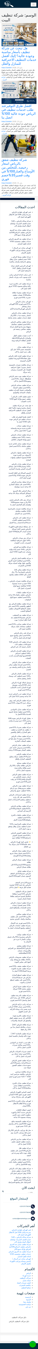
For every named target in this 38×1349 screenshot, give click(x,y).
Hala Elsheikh (7, 68)
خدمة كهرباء (26, 1276)
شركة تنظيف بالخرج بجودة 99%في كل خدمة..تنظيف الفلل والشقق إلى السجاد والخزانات (20, 1018)
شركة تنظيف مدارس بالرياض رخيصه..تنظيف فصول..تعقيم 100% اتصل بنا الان (21, 1141)
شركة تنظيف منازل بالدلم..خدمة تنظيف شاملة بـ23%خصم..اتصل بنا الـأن (20, 446)
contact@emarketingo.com (21, 1218)
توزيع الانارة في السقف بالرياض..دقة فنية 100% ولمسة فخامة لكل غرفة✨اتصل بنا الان (20, 884)
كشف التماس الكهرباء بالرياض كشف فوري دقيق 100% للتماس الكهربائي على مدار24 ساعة (20, 1094)
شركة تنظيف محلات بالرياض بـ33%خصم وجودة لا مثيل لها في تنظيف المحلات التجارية (19, 738)
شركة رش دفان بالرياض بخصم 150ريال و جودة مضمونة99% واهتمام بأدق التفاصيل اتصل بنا (20, 502)
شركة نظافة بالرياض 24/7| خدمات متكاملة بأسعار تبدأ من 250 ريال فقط (20, 1027)
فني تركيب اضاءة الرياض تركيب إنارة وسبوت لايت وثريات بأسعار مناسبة (20, 277)
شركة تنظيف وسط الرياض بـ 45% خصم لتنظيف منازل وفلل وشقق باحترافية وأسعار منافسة (20, 259)
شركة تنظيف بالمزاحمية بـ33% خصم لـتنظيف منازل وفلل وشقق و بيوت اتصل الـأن (19, 826)
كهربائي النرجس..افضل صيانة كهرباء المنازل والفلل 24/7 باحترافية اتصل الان (21, 268)
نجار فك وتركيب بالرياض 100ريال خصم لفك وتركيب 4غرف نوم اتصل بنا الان (19, 1132)
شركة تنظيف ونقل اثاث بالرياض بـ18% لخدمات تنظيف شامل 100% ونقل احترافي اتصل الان (20, 1170)
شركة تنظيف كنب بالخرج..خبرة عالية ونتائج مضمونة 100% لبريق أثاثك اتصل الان (20, 286)
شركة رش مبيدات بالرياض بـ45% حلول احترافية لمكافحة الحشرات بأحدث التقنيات (20, 540)
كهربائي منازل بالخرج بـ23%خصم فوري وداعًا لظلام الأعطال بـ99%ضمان (19, 1103)
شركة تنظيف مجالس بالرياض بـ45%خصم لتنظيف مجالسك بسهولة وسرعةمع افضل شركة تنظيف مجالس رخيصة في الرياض (20, 327)
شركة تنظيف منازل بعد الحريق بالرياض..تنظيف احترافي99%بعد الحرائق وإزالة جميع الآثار (20, 232)
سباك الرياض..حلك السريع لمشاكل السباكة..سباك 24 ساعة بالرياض (20, 493)
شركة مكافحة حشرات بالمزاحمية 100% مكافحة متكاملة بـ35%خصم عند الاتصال (19, 511)
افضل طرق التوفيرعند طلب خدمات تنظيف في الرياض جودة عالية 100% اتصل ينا (19, 111)
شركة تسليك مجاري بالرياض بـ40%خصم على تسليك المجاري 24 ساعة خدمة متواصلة (20, 484)
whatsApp (32, 1342)
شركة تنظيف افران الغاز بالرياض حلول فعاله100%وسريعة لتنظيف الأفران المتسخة (19, 358)
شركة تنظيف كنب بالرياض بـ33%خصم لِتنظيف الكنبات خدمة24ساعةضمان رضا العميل (20, 520)
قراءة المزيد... (6, 195)
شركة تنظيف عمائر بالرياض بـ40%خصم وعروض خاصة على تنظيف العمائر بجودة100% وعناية (19, 747)
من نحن (28, 1307)
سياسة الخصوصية (25, 1304)
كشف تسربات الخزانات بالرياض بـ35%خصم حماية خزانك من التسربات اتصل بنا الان (20, 1053)
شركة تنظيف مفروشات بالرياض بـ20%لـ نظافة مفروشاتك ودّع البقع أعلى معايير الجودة (20, 959)
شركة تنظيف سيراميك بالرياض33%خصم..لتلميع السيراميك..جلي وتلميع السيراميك (19, 1179)
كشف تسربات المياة (24, 1283)
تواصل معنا (27, 1302)
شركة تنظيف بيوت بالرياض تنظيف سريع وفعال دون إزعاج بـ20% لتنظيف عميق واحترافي (20, 788)
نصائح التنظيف (26, 1288)
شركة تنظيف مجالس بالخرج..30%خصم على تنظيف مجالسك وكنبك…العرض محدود (20, 916)
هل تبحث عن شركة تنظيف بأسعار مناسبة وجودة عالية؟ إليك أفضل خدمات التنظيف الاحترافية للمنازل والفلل (19, 56)
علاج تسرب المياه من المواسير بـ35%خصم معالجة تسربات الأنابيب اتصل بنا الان (20, 1045)
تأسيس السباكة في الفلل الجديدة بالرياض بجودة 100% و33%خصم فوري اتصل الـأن (20, 475)
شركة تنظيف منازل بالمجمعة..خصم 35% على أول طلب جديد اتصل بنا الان (20, 349)
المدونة (28, 1300)
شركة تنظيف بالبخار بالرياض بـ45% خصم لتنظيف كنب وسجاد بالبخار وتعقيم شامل (20, 676)
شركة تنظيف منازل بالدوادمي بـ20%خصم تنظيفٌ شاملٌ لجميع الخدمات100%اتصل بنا (20, 711)
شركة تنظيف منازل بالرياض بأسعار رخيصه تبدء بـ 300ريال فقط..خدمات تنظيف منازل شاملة (19, 315)
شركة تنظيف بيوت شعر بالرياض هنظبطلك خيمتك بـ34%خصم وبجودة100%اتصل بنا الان (20, 378)
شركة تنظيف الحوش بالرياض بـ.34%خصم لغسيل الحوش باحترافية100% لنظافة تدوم (21, 835)
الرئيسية (28, 1297)
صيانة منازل (27, 1280)
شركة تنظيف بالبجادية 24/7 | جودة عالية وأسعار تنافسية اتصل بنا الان (20, 1036)
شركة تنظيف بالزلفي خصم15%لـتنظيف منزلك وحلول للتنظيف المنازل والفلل (20, 756)
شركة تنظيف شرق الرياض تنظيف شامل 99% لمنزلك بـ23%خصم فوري (22, 988)
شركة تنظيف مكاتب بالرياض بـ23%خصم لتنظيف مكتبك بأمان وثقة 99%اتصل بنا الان (20, 1162)
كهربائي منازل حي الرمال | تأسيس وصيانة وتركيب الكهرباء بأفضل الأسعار (20, 250)
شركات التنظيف (25, 1278)
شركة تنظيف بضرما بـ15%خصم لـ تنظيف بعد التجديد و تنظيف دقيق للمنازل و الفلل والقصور (20, 729)
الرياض (28, 1273)
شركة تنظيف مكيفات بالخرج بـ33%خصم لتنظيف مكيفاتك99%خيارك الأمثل (21, 817)
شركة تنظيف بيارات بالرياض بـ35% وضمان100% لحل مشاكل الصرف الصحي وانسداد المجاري (20, 466)
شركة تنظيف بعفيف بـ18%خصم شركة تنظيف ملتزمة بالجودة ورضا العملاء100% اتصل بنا (20, 968)
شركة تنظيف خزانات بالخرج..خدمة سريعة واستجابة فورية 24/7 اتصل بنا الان (21, 428)
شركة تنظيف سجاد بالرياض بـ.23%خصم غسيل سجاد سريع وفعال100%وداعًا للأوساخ (20, 853)
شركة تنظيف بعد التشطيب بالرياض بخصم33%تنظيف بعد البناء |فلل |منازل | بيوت (21, 617)
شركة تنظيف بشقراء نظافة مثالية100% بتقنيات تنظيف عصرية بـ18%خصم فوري (21, 295)
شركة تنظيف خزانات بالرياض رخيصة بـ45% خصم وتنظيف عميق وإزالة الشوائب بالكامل (21, 437)
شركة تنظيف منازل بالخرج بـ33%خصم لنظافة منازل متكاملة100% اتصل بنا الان (22, 1085)
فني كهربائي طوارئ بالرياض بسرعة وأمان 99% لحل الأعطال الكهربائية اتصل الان (20, 214)
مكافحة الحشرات (25, 1285)
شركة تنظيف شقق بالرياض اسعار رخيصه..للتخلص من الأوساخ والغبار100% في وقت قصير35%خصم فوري (18, 169)
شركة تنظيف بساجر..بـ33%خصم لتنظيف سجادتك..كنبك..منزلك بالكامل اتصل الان (20, 626)
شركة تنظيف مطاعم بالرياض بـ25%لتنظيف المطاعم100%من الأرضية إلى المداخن (20, 808)
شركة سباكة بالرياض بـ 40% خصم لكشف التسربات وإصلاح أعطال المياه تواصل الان (20, 223)
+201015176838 (25, 1206)
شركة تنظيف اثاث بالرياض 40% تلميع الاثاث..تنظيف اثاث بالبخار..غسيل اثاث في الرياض (20, 644)
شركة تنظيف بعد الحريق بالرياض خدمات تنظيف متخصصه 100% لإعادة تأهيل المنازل (20, 241)
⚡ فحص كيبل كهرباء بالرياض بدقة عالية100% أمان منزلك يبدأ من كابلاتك (20, 844)
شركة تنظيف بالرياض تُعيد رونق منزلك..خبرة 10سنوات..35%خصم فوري (19, 702)
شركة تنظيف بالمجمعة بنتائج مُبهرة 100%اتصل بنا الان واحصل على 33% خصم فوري (20, 1123)
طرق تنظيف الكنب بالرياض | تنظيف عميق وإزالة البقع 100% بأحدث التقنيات (20, 399)
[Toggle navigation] (33, 5)
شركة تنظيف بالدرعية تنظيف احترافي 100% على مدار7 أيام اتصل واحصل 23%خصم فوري (20, 997)
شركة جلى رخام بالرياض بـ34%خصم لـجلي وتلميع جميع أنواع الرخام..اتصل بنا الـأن (20, 635)
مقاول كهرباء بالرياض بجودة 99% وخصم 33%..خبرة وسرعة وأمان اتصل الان (19, 720)
